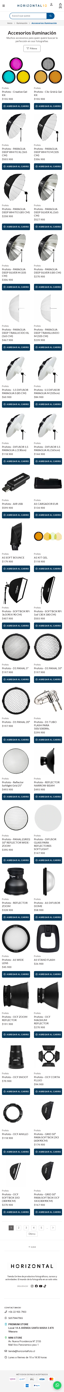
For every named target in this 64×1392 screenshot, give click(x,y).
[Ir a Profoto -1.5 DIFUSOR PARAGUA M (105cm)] (48, 369)
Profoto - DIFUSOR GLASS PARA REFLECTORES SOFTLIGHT (45, 844)
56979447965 (15, 1318)
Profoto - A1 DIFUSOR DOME (47, 904)
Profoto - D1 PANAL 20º (16, 721)
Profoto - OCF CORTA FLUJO (47, 1078)
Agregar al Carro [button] (17, 106)
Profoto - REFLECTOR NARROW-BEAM (47, 784)
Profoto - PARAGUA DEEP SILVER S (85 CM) (47, 271)
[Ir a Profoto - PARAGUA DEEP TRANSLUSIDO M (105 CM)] (48, 308)
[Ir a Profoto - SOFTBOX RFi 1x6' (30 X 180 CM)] (48, 590)
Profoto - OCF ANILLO (15, 1134)
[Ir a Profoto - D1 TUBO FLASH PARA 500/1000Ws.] (48, 701)
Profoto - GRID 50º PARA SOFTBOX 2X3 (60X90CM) (46, 1137)
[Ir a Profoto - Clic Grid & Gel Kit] (48, 71)
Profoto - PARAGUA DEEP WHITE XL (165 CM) (14, 152)
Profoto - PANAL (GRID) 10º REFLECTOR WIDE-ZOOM (16, 842)
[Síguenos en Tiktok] (45, 1286)
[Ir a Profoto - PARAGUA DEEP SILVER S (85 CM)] (48, 248)
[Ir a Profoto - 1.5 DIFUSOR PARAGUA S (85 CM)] (16, 369)
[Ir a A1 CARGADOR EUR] (48, 483)
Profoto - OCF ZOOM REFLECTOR (14, 1018)
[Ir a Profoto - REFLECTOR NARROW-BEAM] (48, 761)
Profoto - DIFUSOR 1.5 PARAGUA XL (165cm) (47, 448)
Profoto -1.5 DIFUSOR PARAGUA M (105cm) (47, 391)
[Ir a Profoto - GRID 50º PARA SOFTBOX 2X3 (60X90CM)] (48, 1113)
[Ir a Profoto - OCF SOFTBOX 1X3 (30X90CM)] (16, 1173)
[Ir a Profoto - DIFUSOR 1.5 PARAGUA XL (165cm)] (48, 426)
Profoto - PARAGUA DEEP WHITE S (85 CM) (16, 210)
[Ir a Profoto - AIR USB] (16, 483)
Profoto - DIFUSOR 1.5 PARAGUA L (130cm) (15, 448)
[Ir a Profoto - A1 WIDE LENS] (16, 939)
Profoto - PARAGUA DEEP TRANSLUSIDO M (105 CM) (46, 333)
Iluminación (22, 23)
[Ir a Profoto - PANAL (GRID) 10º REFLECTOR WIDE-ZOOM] (16, 818)
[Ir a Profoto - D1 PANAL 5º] (16, 647)
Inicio (9, 23)
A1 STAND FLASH (44, 959)
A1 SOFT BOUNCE (13, 557)
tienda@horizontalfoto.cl (21, 1351)
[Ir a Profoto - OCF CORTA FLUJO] (48, 1056)
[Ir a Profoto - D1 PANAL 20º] (16, 701)
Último (32, 1234)
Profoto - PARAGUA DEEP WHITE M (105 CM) (46, 152)
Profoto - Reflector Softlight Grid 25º (13, 784)
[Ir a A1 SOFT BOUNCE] (16, 536)
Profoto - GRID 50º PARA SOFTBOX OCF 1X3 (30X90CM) (46, 1197)
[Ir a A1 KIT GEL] (48, 536)
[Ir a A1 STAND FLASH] (48, 939)
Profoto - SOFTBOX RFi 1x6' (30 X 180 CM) (48, 613)
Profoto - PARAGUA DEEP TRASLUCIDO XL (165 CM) (15, 333)
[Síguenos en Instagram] (32, 1286)
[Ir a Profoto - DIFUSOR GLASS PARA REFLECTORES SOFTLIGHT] (48, 818)
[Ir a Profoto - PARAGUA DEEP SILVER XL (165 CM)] (48, 188)
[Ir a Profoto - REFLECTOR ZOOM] (16, 882)
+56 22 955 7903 (17, 1312)
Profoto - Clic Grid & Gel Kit (48, 93)
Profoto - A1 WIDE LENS (13, 961)
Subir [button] (33, 1247)
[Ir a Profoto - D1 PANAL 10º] (48, 647)
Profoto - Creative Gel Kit (14, 93)
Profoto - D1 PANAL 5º (15, 668)
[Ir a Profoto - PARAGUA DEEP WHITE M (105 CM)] (48, 128)
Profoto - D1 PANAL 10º (48, 668)
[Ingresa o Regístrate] (51, 4)
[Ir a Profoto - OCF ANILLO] (16, 1113)
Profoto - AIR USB (12, 503)
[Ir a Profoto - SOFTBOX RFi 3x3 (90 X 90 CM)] (16, 590)
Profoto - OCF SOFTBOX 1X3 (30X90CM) (10, 1197)
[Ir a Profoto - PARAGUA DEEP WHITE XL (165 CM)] (16, 128)
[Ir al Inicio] (32, 6)
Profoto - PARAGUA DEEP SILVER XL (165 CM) (46, 212)
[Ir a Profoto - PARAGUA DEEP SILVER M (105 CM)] (16, 248)
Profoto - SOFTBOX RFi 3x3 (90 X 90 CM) (16, 613)
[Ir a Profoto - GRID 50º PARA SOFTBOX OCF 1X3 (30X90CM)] (48, 1173)
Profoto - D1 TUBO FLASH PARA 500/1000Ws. (45, 725)
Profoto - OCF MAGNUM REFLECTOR (42, 1020)
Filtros (33, 48)
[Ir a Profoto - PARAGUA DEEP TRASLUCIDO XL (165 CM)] (16, 308)
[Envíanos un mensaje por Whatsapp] (57, 1385)
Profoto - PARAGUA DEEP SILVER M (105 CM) (14, 272)
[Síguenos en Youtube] (41, 1286)
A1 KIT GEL (40, 557)
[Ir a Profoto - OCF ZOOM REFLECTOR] (16, 996)
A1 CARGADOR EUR (46, 503)
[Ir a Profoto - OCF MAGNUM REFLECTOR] (48, 996)
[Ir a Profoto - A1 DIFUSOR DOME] (48, 882)
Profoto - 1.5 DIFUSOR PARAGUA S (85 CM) (15, 391)
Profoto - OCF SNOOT (15, 1077)
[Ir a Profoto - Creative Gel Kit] (16, 71)
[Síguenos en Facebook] (36, 1286)
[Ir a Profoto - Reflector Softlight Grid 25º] (16, 761)
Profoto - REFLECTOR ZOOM (15, 904)
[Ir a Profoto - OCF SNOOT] (16, 1056)
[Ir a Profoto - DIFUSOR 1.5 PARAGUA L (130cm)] (16, 426)
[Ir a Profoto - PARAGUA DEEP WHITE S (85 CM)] (16, 188)
